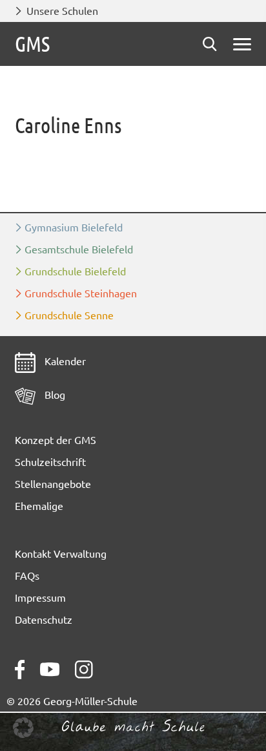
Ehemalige (39, 506)
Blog (53, 395)
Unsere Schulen (62, 11)
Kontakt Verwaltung (61, 554)
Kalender (64, 361)
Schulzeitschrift (50, 462)
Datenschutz (43, 620)
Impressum (40, 598)
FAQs (27, 576)
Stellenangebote (53, 484)
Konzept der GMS (55, 440)
